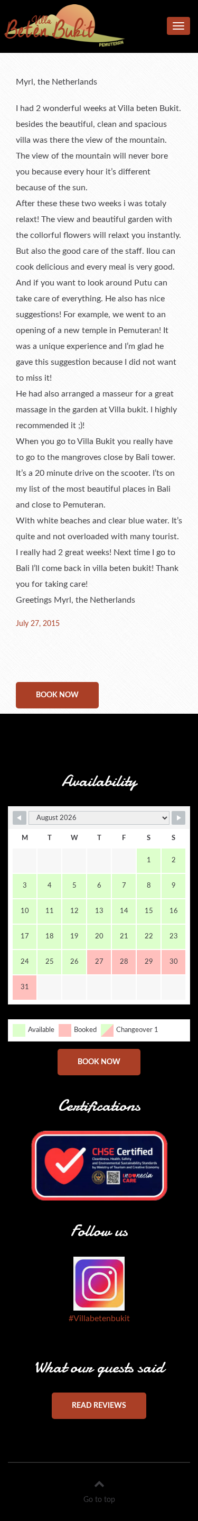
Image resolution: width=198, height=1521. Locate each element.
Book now (57, 695)
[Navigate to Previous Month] (19, 818)
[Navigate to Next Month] (178, 818)
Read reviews (99, 1405)
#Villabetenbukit (99, 1318)
